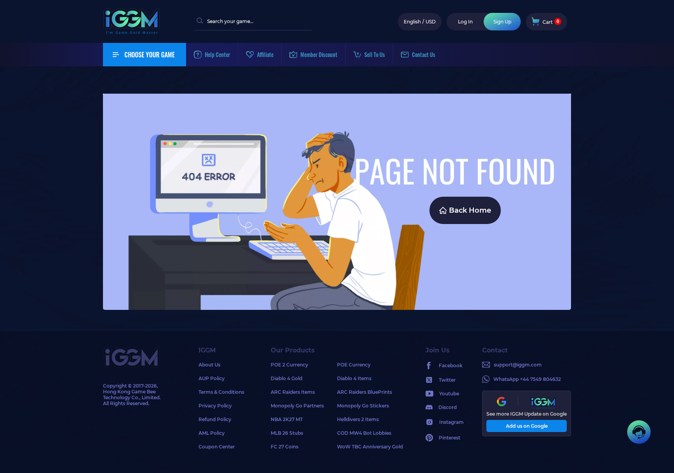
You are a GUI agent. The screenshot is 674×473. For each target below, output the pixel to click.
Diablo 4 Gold (286, 378)
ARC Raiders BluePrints (364, 392)
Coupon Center (217, 447)
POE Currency (354, 365)
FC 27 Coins (284, 447)
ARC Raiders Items (293, 392)
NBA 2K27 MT (287, 419)
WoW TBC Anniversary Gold (370, 447)
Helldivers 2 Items (358, 419)
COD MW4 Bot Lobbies (364, 433)
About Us (209, 365)
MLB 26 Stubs (287, 433)
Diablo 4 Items (354, 378)
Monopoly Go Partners (297, 406)
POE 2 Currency (289, 365)
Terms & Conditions (221, 392)
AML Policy (212, 433)
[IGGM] (131, 32)
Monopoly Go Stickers (363, 406)
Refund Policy (215, 419)
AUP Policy (212, 378)
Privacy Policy (215, 406)
